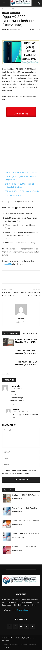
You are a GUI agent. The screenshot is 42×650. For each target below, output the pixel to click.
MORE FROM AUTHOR (29, 333)
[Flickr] (21, 626)
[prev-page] (3, 373)
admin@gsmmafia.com (20, 610)
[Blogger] (9, 626)
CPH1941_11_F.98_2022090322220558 (21, 172)
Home (4, 9)
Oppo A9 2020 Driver (13, 195)
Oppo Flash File (14, 12)
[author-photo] (21, 315)
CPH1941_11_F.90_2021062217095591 (20, 177)
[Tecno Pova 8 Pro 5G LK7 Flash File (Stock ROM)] (8, 365)
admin (6, 29)
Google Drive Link (12, 180)
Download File (21, 113)
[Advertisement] (21, 144)
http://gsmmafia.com (21, 322)
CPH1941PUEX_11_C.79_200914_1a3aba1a (22, 191)
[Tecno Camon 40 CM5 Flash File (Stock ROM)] (8, 353)
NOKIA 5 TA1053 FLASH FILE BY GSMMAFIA (30, 294)
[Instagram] (26, 626)
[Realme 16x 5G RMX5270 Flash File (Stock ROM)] (8, 342)
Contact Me (7, 264)
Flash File (11, 9)
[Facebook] (4, 34)
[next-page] (7, 373)
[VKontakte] (32, 626)
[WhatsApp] (20, 34)
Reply (12, 404)
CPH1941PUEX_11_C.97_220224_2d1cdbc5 (22, 184)
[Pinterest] (15, 34)
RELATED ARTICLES (11, 333)
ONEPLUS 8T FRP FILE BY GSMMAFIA (10, 294)
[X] (10, 34)
